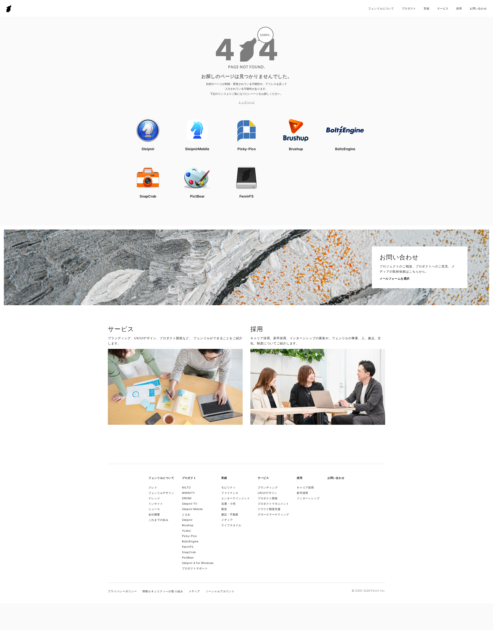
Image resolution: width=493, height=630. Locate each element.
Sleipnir (187, 519)
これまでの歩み (158, 519)
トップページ (246, 102)
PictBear (188, 557)
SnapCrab (189, 552)
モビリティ (228, 487)
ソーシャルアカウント (220, 591)
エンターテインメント (235, 498)
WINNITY (188, 492)
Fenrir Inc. (9, 8)
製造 (224, 509)
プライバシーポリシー (122, 591)
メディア (227, 519)
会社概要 (154, 514)
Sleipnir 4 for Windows (198, 563)
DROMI (187, 498)
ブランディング (268, 487)
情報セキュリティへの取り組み (162, 591)
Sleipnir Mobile (192, 509)
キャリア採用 (305, 487)
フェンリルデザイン (161, 492)
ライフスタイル (231, 525)
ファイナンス (229, 492)
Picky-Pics (189, 536)
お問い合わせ (478, 8)
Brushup (188, 525)
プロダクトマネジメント (273, 503)
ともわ (186, 514)
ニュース (154, 509)
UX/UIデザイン (267, 492)
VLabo (186, 530)
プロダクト (409, 8)
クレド (152, 487)
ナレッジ (154, 498)
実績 (426, 8)
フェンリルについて (381, 8)
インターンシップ (308, 498)
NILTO (186, 487)
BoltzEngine (190, 541)
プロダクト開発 (268, 498)
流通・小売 (228, 503)
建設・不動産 (229, 514)
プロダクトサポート (195, 568)
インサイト (155, 503)
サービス (443, 8)
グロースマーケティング (273, 514)
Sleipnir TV (189, 503)
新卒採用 (302, 492)
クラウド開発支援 (269, 509)
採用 (459, 8)
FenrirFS (188, 546)
